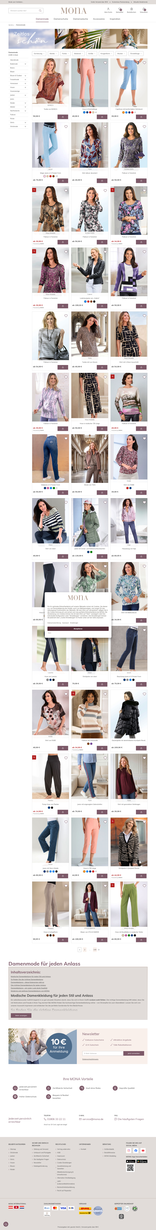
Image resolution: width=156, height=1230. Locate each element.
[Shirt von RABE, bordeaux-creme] (127, 488)
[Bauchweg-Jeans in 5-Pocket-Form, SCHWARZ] (133, 680)
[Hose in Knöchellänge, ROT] (90, 112)
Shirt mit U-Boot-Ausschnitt (128, 362)
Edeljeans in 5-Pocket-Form (50, 485)
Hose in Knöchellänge (89, 109)
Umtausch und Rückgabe (42, 1153)
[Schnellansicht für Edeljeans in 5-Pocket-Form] (63, 492)
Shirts (12, 122)
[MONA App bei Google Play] (141, 1161)
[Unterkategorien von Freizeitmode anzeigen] (25, 80)
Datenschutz (61, 1159)
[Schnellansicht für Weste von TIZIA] (102, 492)
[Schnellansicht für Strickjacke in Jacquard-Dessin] (141, 876)
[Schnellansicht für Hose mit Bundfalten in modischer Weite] (141, 940)
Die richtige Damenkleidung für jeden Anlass (28, 985)
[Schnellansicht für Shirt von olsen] (63, 556)
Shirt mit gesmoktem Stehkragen (129, 804)
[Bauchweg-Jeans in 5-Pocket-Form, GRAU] (127, 680)
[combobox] (25, 10)
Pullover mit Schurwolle (90, 740)
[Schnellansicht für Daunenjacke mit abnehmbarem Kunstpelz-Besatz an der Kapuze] (141, 748)
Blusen (12, 1166)
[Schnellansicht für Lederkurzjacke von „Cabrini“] (102, 306)
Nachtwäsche (15, 111)
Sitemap (13, 1149)
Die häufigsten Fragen (131, 1119)
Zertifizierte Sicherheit (41, 1156)
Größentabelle (109, 1149)
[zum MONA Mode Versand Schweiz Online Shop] (16, 1207)
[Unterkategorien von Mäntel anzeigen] (25, 107)
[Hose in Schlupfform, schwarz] (50, 935)
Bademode (14, 64)
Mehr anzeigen (21, 1015)
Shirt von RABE (129, 485)
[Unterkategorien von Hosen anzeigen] (25, 87)
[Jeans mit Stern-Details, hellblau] (50, 871)
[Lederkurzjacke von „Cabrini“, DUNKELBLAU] (85, 301)
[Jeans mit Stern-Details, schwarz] (56, 871)
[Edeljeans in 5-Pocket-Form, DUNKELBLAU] (45, 488)
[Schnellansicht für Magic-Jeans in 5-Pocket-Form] (63, 180)
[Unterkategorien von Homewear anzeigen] (25, 83)
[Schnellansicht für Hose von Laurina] (63, 684)
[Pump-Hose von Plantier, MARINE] (49, 807)
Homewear (14, 83)
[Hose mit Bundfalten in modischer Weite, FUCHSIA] (126, 935)
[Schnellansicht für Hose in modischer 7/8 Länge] (102, 428)
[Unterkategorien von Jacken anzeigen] (25, 95)
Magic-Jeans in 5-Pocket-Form (50, 173)
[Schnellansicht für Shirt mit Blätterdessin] (141, 620)
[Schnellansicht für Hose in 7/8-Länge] (102, 876)
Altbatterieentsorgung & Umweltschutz (65, 1173)
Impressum (61, 1156)
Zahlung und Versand (41, 1149)
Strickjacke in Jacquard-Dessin (129, 868)
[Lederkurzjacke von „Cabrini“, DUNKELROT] (88, 301)
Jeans (12, 99)
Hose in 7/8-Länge (89, 868)
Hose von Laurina (51, 676)
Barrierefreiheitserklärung (66, 1187)
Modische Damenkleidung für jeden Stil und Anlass (31, 976)
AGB (58, 1153)
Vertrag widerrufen (63, 1149)
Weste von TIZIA (90, 485)
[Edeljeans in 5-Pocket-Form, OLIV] (54, 488)
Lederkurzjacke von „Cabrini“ (90, 298)
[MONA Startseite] (74, 10)
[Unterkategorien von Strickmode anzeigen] (25, 126)
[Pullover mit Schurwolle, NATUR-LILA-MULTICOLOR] (91, 743)
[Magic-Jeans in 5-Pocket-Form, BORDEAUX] (50, 176)
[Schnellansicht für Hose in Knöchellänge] (102, 117)
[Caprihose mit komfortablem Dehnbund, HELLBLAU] (126, 112)
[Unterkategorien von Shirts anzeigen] (25, 122)
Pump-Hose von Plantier (50, 804)
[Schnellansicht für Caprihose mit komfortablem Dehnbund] (141, 117)
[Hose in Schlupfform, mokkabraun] (47, 935)
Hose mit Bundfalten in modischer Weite (129, 932)
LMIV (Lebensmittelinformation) (66, 1182)
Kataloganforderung (40, 1166)
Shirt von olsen (50, 549)
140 (94, 950)
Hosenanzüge (15, 91)
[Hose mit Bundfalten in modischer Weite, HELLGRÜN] (129, 935)
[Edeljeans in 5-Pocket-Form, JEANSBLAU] (51, 488)
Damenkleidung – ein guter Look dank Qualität (29, 988)
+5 (135, 112)
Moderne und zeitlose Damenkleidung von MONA (30, 991)
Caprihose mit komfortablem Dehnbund (129, 109)
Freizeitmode (14, 79)
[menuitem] (42, 19)
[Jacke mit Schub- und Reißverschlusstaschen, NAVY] (88, 552)
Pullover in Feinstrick (129, 173)
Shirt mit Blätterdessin (129, 613)
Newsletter (37, 1163)
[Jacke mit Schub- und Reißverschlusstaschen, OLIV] (91, 552)
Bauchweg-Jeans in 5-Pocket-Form (129, 676)
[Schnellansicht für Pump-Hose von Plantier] (63, 812)
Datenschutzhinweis (90, 1059)
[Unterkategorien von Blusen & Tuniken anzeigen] (25, 76)
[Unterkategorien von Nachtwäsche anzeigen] (25, 111)
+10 (56, 176)
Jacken (12, 95)
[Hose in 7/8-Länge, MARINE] (90, 871)
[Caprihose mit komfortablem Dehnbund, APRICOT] (123, 112)
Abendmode (14, 60)
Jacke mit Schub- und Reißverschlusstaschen (89, 549)
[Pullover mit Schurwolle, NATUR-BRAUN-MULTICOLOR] (88, 743)
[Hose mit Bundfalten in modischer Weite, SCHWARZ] (135, 935)
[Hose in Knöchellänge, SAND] (93, 112)
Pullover (13, 115)
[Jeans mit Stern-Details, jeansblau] (53, 871)
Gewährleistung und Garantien (64, 1167)
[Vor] (100, 949)
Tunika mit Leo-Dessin (89, 362)
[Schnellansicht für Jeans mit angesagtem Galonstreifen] (102, 812)
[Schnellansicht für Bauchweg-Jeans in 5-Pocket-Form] (141, 684)
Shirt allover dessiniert (89, 173)
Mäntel (12, 107)
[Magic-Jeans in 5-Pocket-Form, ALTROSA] (44, 176)
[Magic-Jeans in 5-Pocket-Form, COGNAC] (53, 176)
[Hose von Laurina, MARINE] (50, 680)
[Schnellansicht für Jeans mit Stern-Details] (63, 876)
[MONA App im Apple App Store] (130, 1161)
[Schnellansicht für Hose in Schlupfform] (63, 940)
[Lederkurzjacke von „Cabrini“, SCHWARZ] (94, 301)
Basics (12, 68)
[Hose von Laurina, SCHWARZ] (53, 680)
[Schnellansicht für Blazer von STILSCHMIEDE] (102, 940)
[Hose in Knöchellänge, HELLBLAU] (84, 112)
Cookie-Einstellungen (64, 1163)
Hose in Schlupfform (51, 932)
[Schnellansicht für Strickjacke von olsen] (102, 684)
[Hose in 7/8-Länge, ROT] (93, 871)
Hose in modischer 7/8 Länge (90, 423)
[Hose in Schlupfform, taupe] (53, 935)
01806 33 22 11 (56, 1119)
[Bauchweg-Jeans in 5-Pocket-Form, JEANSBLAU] (130, 680)
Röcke (12, 118)
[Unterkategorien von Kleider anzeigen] (25, 103)
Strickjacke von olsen (90, 676)
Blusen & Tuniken (16, 76)
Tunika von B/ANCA (50, 109)
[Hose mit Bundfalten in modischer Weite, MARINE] (132, 935)
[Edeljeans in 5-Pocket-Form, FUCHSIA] (48, 488)
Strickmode (14, 126)
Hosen (12, 87)
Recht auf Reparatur (64, 1191)
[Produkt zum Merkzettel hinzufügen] (66, 62)
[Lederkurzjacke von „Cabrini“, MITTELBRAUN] (91, 301)
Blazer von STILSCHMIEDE (90, 932)
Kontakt (83, 1149)
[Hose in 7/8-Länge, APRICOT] (84, 871)
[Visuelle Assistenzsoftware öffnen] (120, 1216)
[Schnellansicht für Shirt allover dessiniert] (102, 180)
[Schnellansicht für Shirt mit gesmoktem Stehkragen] (141, 812)
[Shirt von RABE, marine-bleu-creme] (130, 488)
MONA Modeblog (110, 1156)
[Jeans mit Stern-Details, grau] (47, 871)
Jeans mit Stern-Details (50, 868)
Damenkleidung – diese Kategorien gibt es (27, 982)
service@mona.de (92, 1119)
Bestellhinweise (109, 1153)
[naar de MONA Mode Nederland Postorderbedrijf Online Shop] (22, 1207)
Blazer (12, 72)
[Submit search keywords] (40, 10)
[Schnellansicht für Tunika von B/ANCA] (63, 117)
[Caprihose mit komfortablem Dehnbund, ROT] (132, 112)
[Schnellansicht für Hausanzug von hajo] (141, 556)
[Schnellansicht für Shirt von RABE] (141, 492)
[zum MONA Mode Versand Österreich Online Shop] (10, 1207)
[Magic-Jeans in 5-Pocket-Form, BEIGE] (47, 176)
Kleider (12, 103)
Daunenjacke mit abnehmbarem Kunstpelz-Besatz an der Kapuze (129, 740)
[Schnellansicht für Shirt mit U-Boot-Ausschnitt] (141, 367)
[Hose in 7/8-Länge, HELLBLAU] (87, 871)
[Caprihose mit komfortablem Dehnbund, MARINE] (129, 112)
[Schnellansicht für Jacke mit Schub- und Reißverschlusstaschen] (102, 556)
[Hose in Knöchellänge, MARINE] (87, 112)
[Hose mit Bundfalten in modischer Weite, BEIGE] (123, 935)
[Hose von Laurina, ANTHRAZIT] (47, 680)
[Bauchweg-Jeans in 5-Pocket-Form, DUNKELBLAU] (124, 680)
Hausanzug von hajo (129, 549)
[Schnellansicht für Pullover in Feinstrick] (141, 180)
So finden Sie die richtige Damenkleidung (27, 979)
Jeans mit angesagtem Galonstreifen (89, 804)
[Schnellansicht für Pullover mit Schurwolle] (102, 748)
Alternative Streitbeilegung (66, 1178)
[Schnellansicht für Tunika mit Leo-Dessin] (102, 367)
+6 (96, 112)
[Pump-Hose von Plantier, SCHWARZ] (52, 807)
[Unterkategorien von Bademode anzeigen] (25, 64)
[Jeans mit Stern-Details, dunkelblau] (44, 871)
